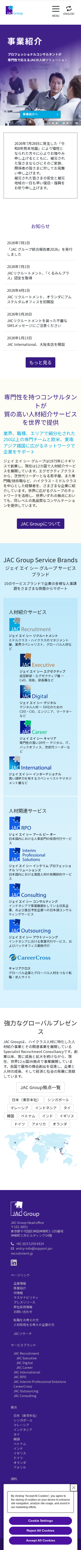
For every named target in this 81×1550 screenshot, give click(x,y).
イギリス (67, 1115)
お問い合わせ (23, 1311)
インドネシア (46, 1107)
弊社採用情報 (23, 1307)
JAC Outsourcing (26, 1391)
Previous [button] (50, 123)
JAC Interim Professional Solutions (40, 1381)
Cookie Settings (40, 1520)
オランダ (60, 1124)
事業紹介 (20, 1288)
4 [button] (64, 123)
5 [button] (67, 123)
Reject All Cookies (40, 1530)
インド (47, 1115)
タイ (67, 1107)
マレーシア (19, 1107)
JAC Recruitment (26, 1353)
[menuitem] (68, 10)
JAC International (27, 1372)
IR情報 (18, 1293)
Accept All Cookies (40, 1540)
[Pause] (76, 123)
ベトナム (28, 1115)
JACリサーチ (23, 1333)
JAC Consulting (25, 1395)
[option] (40, 72)
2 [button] (56, 123)
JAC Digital (24, 1362)
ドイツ (19, 1124)
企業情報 (20, 1283)
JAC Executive (26, 1358)
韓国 (10, 1115)
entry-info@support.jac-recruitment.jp (32, 1251)
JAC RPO (20, 1377)
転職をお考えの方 (26, 1320)
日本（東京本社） (26, 1099)
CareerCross (23, 1386)
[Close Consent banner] (73, 1487)
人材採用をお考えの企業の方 (34, 1324)
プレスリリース (24, 1302)
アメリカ (39, 1124)
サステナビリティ (26, 1297)
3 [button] (60, 123)
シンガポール (58, 1099)
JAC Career (24, 1367)
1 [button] (53, 123)
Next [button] (70, 123)
